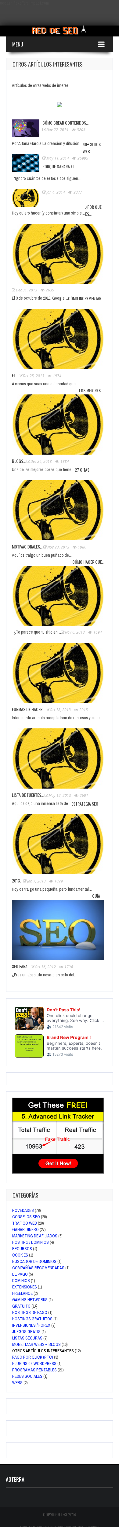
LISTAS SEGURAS (27, 1338)
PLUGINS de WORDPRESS (34, 1363)
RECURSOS (22, 1248)
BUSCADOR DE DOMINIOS (34, 1261)
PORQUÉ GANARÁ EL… (59, 166)
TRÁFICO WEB (24, 1223)
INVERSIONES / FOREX (31, 1325)
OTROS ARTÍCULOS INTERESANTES (43, 1350)
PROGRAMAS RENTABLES (34, 1370)
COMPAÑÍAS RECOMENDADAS (38, 1268)
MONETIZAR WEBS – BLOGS (36, 1344)
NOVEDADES (23, 1210)
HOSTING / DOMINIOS (30, 1242)
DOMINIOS (21, 1280)
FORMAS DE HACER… (28, 709)
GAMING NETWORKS (30, 1299)
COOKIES (20, 1255)
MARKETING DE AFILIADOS (34, 1236)
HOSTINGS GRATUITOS (32, 1319)
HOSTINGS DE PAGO (29, 1312)
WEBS (17, 1382)
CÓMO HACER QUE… (88, 562)
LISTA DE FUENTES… (28, 795)
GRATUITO (21, 1306)
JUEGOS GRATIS (26, 1331)
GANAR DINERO (25, 1229)
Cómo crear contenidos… (65, 122)
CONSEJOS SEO (26, 1216)
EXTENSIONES (24, 1287)
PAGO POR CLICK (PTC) (32, 1357)
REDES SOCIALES (27, 1376)
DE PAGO (20, 1274)
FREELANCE (22, 1293)
